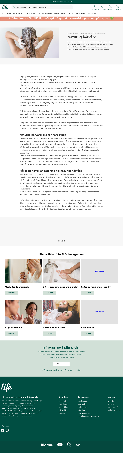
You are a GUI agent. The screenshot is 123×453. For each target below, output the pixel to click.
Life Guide (76, 33)
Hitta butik (82, 404)
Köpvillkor (81, 410)
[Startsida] (5, 7)
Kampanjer (63, 401)
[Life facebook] (2, 433)
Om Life (111, 401)
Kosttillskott (63, 404)
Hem (69, 33)
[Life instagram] (7, 433)
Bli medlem (61, 364)
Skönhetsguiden (86, 33)
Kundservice (82, 401)
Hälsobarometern (115, 410)
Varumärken (63, 407)
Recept (62, 413)
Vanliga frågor (83, 407)
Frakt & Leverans (84, 413)
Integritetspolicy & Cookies (88, 416)
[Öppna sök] (42, 7)
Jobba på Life (113, 407)
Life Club (111, 404)
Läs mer (11, 293)
